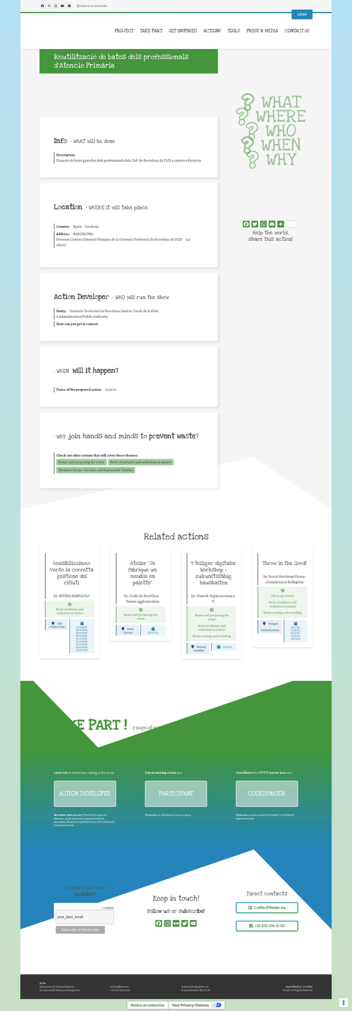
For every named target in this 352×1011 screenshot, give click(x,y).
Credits (307, 986)
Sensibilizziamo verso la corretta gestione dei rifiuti (71, 573)
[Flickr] (69, 6)
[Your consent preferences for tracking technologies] (343, 1002)
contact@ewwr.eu (119, 986)
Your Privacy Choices (190, 1005)
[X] (49, 6)
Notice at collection (148, 1005)
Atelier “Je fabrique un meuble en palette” (142, 573)
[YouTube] (62, 6)
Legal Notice (293, 986)
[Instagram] (56, 6)
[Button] (70, 604)
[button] (136, 31)
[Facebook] (42, 6)
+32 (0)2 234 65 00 (120, 990)
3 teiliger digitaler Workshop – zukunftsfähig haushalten (213, 573)
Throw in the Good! (284, 563)
